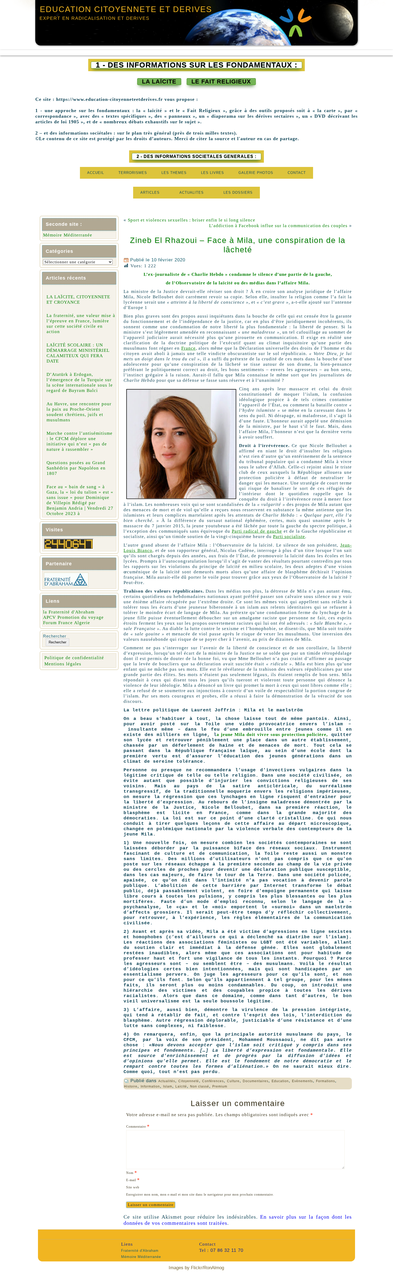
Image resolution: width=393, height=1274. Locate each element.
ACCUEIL (95, 173)
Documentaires (255, 1081)
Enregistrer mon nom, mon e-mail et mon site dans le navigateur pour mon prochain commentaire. (200, 1194)
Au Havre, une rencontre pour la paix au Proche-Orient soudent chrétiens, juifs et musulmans (79, 411)
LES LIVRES (212, 173)
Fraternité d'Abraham (140, 1251)
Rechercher (54, 636)
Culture (233, 1081)
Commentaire (138, 1126)
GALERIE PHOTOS (255, 173)
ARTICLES (150, 192)
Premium (219, 1086)
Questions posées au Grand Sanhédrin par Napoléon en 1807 (76, 468)
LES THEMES (174, 173)
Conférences (213, 1081)
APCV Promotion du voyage (73, 617)
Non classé (199, 1086)
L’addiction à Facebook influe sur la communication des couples (278, 225)
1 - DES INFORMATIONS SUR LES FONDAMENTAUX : (196, 65)
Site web (132, 1187)
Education (280, 1081)
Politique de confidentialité (74, 657)
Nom (131, 1172)
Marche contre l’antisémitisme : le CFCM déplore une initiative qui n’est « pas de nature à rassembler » (80, 441)
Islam (167, 1086)
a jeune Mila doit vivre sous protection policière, (272, 734)
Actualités (166, 1081)
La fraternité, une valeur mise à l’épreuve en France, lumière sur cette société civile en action (81, 323)
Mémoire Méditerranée (67, 235)
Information (150, 1086)
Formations (325, 1081)
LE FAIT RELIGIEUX (221, 81)
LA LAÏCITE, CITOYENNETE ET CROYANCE (78, 299)
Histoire (130, 1086)
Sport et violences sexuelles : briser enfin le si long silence (191, 220)
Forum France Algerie (66, 622)
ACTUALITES (191, 192)
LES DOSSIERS (238, 192)
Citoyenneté (188, 1081)
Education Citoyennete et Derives (126, 9)
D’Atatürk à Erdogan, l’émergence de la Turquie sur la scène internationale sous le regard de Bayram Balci (80, 382)
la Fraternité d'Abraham (68, 612)
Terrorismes (132, 173)
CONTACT (297, 173)
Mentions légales (62, 663)
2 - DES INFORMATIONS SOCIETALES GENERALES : (196, 156)
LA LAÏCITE (159, 81)
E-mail (133, 1179)
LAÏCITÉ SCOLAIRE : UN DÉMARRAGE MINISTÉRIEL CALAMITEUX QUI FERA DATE (78, 353)
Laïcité (181, 1086)
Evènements (302, 1081)
